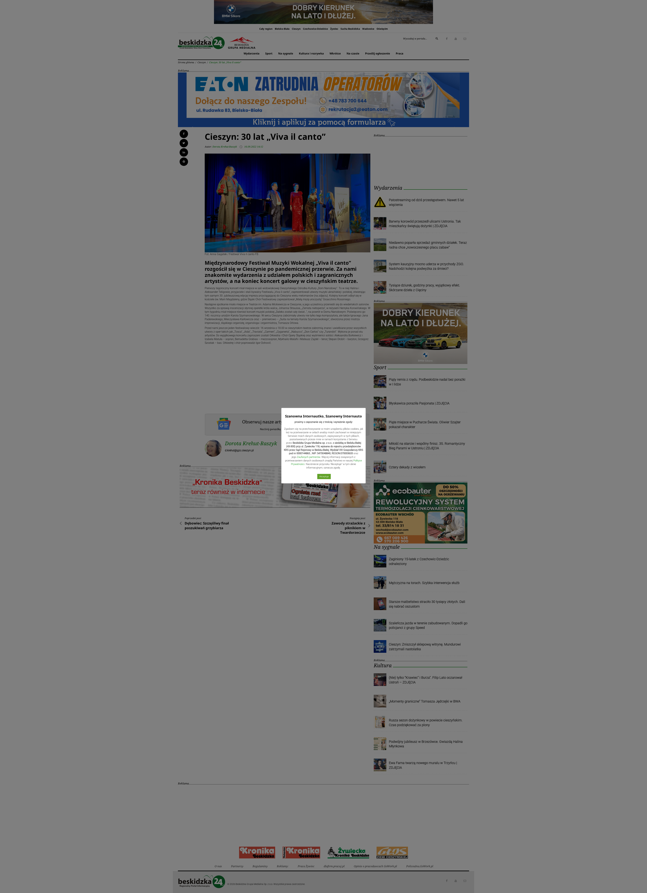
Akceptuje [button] (324, 476)
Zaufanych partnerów (308, 457)
